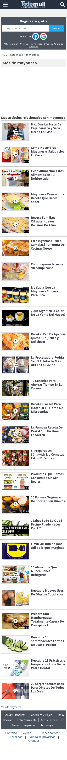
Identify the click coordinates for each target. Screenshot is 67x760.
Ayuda (27, 733)
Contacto (11, 733)
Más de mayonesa (11, 707)
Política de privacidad (42, 737)
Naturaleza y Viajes (40, 714)
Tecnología (47, 725)
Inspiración (30, 725)
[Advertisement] (33, 92)
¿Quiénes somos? (48, 733)
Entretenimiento (27, 720)
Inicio (4, 54)
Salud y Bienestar (15, 714)
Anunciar (33, 741)
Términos (47, 44)
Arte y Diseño (49, 720)
